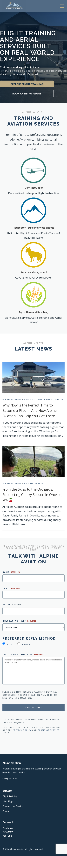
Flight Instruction (33, 187)
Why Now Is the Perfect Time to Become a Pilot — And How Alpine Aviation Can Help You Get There (29, 410)
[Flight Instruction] (33, 170)
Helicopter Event (34, 483)
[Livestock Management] (33, 254)
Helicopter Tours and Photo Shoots (33, 227)
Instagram (7, 831)
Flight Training (9, 796)
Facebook (7, 828)
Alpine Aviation (12, 399)
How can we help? (19, 621)
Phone (12, 604)
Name (11, 572)
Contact (6, 811)
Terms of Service (48, 730)
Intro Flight (8, 801)
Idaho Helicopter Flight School (43, 399)
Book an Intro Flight (26, 93)
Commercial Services (13, 806)
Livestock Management (33, 272)
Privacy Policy (22, 730)
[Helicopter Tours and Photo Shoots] (33, 210)
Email (11, 588)
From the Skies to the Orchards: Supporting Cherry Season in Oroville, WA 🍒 (32, 494)
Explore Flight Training (27, 84)
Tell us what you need (22, 654)
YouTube (7, 835)
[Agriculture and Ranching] (33, 294)
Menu (62, 6)
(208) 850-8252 (10, 778)
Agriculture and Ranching (33, 312)
